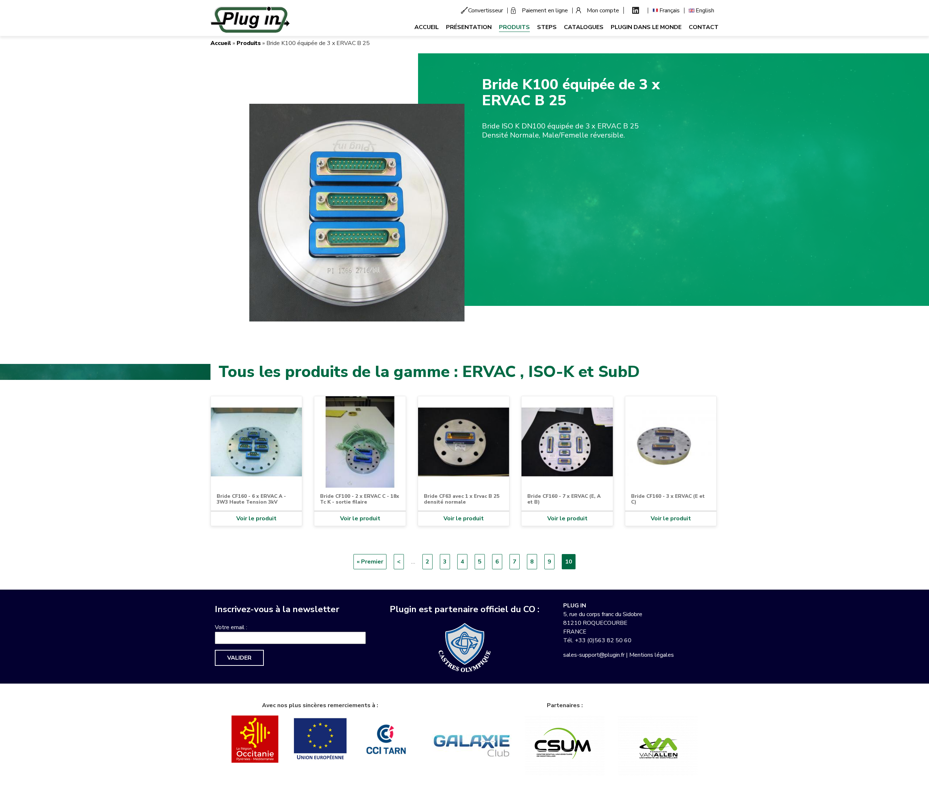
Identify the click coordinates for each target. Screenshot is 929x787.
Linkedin (635, 10)
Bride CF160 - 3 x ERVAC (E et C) (668, 499)
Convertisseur (485, 10)
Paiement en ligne (545, 10)
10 (570, 563)
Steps (547, 27)
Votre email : (231, 627)
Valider (239, 658)
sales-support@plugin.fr (594, 655)
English (705, 10)
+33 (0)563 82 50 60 (603, 640)
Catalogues (583, 27)
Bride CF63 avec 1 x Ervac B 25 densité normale (461, 499)
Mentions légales (651, 655)
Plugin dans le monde (646, 27)
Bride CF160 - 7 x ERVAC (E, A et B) (564, 499)
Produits (514, 27)
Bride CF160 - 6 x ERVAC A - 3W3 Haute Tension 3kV (251, 499)
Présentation (469, 27)
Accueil (426, 27)
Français (669, 10)
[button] (356, 212)
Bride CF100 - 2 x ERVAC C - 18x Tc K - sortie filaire (359, 499)
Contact (704, 27)
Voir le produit (256, 518)
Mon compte (603, 10)
